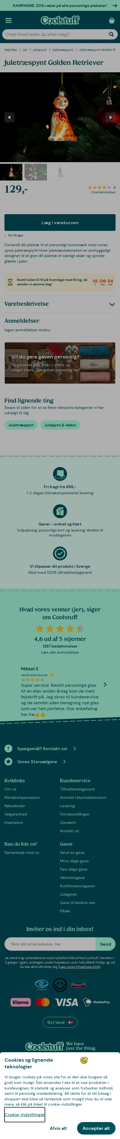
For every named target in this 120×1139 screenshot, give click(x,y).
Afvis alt (58, 1128)
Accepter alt (96, 1128)
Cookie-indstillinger (24, 1115)
